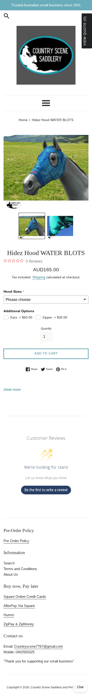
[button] (32, 226)
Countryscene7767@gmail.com (38, 646)
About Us (11, 574)
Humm (9, 615)
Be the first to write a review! (46, 490)
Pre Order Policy (16, 541)
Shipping (38, 277)
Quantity (46, 328)
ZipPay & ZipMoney (19, 624)
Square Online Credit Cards (25, 597)
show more (12, 389)
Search (9, 563)
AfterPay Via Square (19, 606)
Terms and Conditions (20, 569)
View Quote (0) (85, 31)
